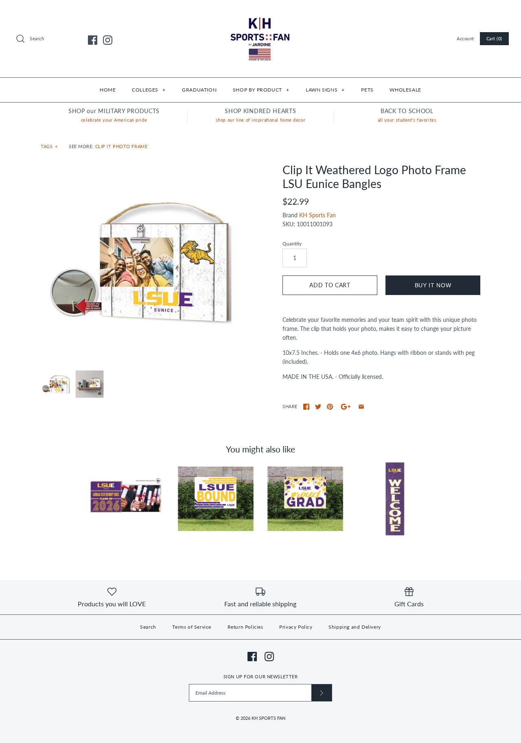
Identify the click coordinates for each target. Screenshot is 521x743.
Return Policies (245, 627)
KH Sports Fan (317, 215)
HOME (108, 90)
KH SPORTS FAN (268, 718)
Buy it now (433, 285)
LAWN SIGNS (325, 90)
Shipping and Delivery (354, 627)
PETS (367, 90)
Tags (49, 146)
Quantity (292, 243)
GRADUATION (199, 90)
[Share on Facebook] (306, 407)
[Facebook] (92, 40)
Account (465, 38)
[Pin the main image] (330, 407)
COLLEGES (148, 90)
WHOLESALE (405, 90)
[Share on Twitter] (318, 407)
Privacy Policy (295, 627)
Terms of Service (191, 627)
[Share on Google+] (346, 407)
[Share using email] (361, 407)
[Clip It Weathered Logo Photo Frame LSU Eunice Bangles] (140, 262)
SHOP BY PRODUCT (261, 90)
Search (148, 627)
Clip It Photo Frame (121, 146)
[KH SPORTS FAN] (260, 12)
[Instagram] (107, 40)
